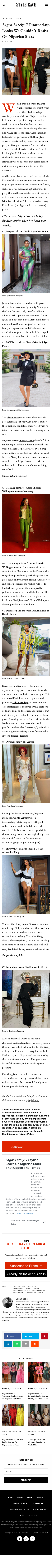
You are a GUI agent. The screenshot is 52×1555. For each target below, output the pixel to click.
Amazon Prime (38, 145)
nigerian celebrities (21, 1290)
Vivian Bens (22, 1298)
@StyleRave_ (32, 1100)
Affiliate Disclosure (19, 1510)
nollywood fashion (35, 1292)
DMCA (22, 1516)
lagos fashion (19, 1286)
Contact (40, 1497)
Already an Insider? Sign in (26, 1273)
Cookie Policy (39, 1510)
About (20, 1497)
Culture (32, 1431)
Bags (4, 1431)
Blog (29, 1497)
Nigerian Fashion (38, 1290)
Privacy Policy (26, 1133)
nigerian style (19, 1292)
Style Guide (16, 18)
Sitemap (33, 1516)
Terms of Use (37, 1503)
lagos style (32, 1286)
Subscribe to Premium (26, 1265)
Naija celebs (18, 1288)
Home (10, 1497)
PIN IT (27, 264)
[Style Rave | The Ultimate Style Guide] (26, 5)
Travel (31, 1434)
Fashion (5, 18)
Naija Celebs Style (33, 1288)
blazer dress (13, 417)
